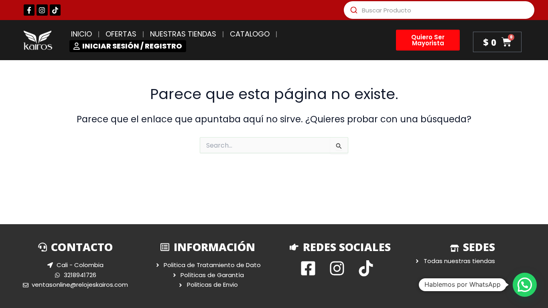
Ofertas (121, 34)
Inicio (81, 34)
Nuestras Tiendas (183, 34)
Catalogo (250, 34)
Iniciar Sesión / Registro (132, 46)
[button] (525, 285)
